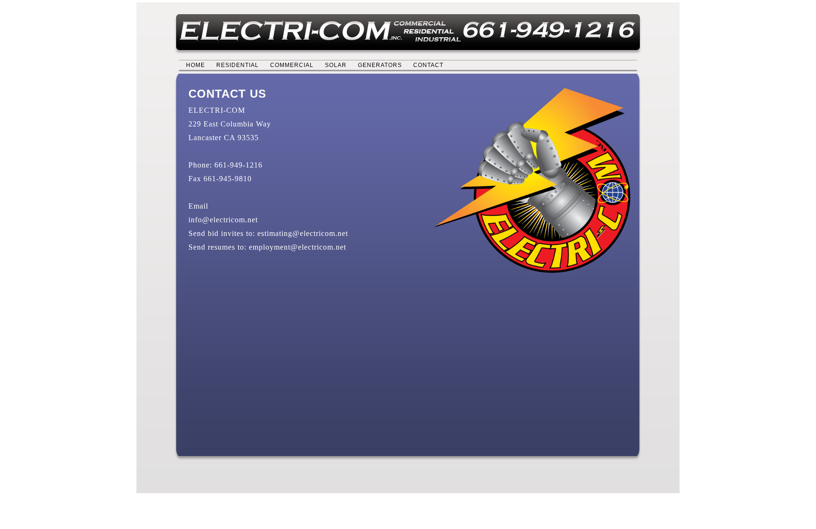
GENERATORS (380, 65)
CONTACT (428, 65)
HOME (195, 65)
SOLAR (336, 65)
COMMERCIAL (292, 65)
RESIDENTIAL (237, 65)
